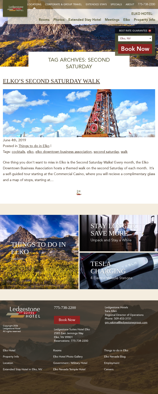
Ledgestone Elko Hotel (15, 8)
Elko (126, 20)
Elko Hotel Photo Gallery (68, 356)
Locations (34, 4)
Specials (116, 4)
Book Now (67, 320)
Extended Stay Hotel (84, 20)
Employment (111, 363)
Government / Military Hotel (70, 363)
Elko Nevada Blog (115, 356)
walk (124, 152)
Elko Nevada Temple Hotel (69, 369)
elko (30, 152)
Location (8, 363)
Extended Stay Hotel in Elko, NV (22, 369)
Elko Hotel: (142, 14)
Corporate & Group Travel (63, 4)
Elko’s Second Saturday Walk (51, 81)
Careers (108, 369)
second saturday (106, 152)
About (130, 4)
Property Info (144, 20)
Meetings (112, 20)
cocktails (18, 152)
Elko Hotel (9, 350)
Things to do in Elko (34, 146)
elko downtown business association (63, 152)
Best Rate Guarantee (133, 30)
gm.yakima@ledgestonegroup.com (126, 322)
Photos (59, 20)
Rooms (44, 20)
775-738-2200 (146, 4)
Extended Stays (96, 4)
